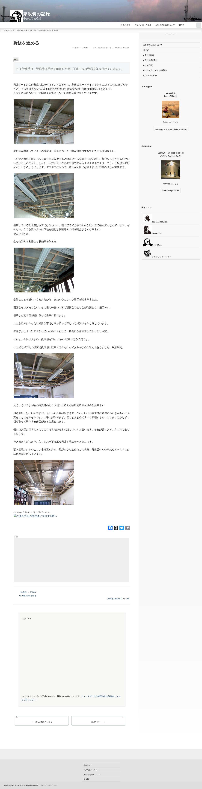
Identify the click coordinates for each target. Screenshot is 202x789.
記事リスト (126, 25)
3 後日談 (148, 65)
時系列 (76, 47)
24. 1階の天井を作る (102, 47)
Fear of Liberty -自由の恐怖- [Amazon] (171, 129)
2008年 (86, 47)
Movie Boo (156, 233)
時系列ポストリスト (143, 25)
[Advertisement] (71, 560)
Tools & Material (150, 75)
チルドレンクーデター (161, 257)
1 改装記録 (149, 55)
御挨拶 (181, 25)
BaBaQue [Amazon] (170, 190)
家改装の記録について (165, 25)
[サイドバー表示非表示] (198, 25)
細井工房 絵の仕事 (160, 222)
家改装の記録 (36, 14)
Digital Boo (157, 245)
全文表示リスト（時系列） (156, 70)
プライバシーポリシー (47, 785)
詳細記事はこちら (170, 122)
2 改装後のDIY (151, 60)
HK (127, 599)
